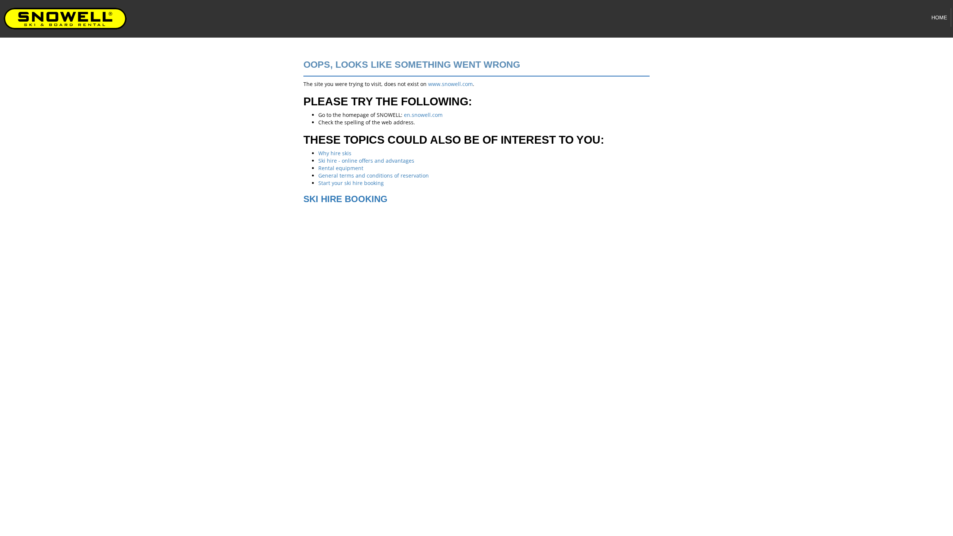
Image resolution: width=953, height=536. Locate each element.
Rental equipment (340, 168)
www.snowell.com (450, 83)
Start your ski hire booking (351, 182)
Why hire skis (334, 153)
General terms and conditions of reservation (373, 175)
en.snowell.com (423, 114)
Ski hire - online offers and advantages (366, 160)
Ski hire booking (345, 199)
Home (939, 17)
